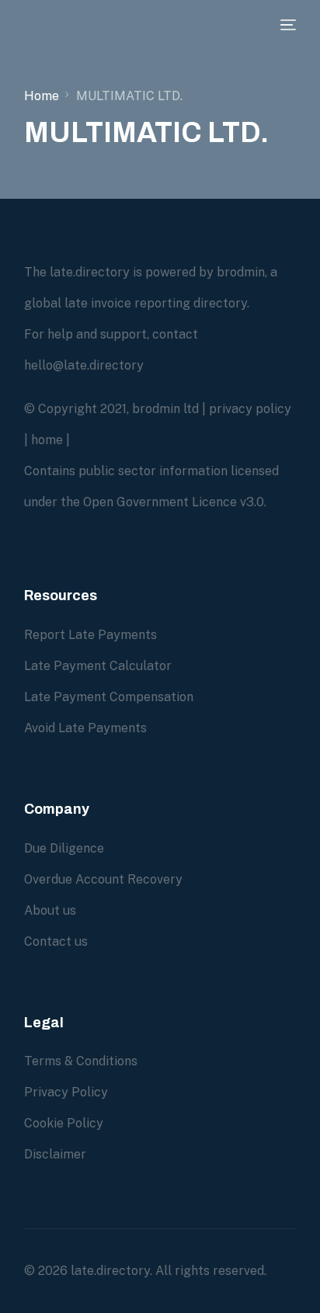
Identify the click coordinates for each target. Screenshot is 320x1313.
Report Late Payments (90, 634)
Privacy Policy (66, 1092)
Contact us (56, 941)
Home (41, 96)
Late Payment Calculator (98, 665)
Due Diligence (64, 848)
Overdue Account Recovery (103, 879)
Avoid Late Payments (85, 728)
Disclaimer (55, 1154)
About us (50, 910)
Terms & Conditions (80, 1061)
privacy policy (250, 408)
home (47, 439)
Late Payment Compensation (108, 696)
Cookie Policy (63, 1123)
